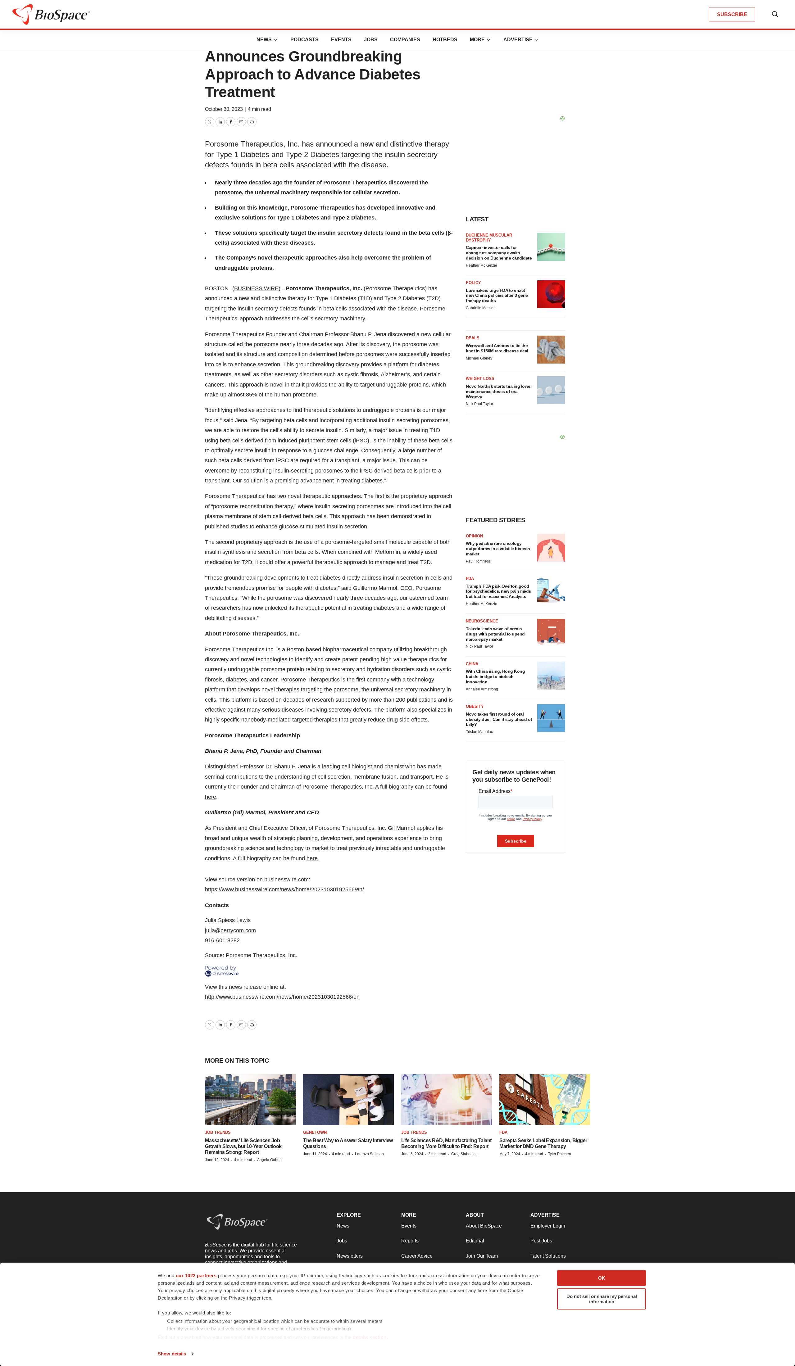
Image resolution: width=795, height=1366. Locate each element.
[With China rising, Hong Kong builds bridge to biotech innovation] (551, 676)
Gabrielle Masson (481, 308)
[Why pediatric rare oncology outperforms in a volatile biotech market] (551, 548)
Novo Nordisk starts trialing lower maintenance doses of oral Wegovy (499, 391)
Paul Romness (478, 561)
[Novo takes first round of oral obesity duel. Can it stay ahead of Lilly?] (551, 718)
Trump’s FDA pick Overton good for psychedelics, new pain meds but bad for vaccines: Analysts (498, 591)
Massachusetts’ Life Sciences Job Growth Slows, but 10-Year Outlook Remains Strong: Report (243, 1146)
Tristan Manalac (479, 732)
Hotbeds (445, 39)
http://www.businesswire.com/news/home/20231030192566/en (282, 997)
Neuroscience (482, 621)
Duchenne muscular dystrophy (489, 237)
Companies (405, 39)
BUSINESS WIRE (256, 288)
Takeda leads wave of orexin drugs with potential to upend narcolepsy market (495, 634)
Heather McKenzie (481, 265)
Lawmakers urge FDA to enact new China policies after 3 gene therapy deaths (497, 295)
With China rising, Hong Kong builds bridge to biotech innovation (495, 676)
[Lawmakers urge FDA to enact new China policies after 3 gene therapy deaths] (551, 294)
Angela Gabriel (270, 1160)
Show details (172, 1353)
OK (601, 1278)
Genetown (315, 1132)
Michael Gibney (479, 358)
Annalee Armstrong (482, 689)
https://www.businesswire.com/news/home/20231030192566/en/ (284, 889)
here (210, 797)
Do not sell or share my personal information (601, 1299)
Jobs (371, 39)
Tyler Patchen (559, 1154)
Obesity (475, 706)
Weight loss (480, 378)
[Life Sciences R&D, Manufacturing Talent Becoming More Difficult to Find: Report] (446, 1099)
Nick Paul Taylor (479, 404)
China (472, 664)
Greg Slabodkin (464, 1154)
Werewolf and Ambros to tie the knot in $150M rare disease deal (497, 348)
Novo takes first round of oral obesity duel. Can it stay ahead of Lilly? (499, 719)
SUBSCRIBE (732, 14)
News (264, 39)
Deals (472, 338)
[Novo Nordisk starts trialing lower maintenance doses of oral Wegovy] (551, 390)
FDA (470, 578)
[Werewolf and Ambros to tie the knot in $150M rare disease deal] (551, 350)
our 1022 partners (196, 1275)
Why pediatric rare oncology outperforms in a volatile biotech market (498, 548)
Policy (473, 282)
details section (370, 1337)
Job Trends (218, 1132)
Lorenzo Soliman (369, 1154)
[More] (275, 39)
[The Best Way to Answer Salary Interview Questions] (348, 1099)
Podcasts (304, 39)
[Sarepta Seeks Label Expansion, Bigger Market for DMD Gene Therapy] (544, 1099)
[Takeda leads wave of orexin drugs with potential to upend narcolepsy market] (551, 633)
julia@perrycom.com (230, 930)
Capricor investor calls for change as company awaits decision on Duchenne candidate (499, 252)
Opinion (474, 536)
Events (341, 39)
